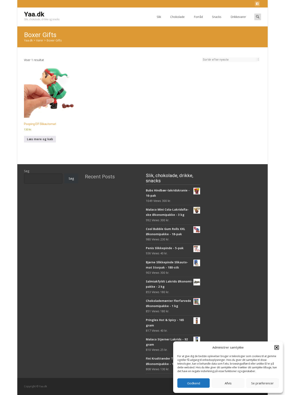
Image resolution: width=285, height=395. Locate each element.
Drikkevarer (238, 17)
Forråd (198, 17)
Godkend (193, 383)
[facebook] (257, 4)
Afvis (228, 383)
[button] (277, 347)
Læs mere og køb (40, 139)
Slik (159, 17)
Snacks (216, 17)
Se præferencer (262, 383)
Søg (26, 171)
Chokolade (177, 17)
